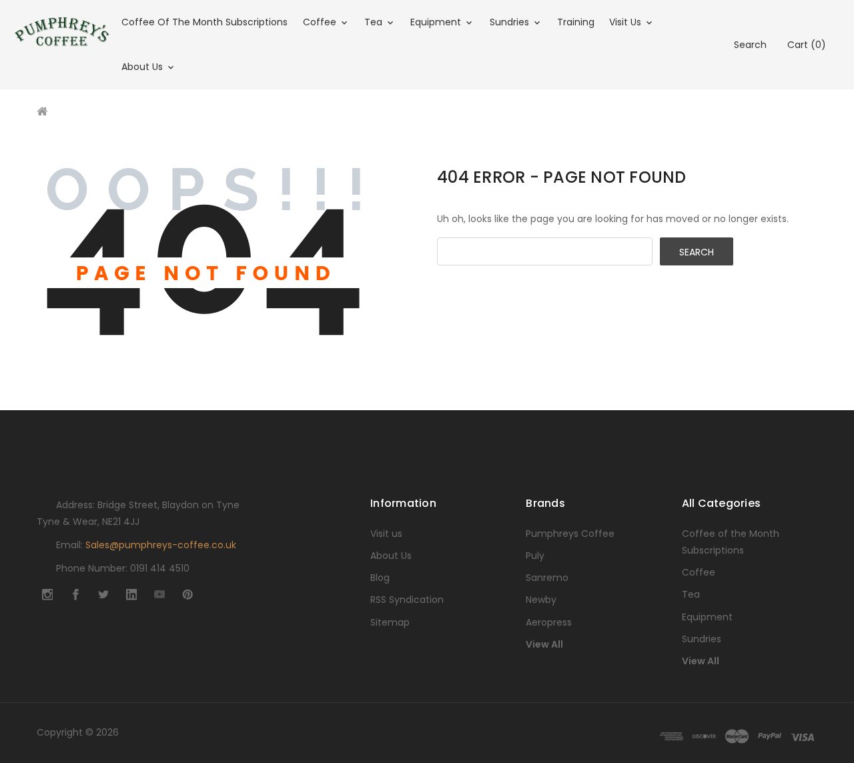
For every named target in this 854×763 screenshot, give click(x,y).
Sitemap (390, 622)
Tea (374, 22)
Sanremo (547, 577)
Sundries (511, 22)
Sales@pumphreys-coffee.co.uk (160, 545)
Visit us (626, 22)
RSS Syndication (407, 599)
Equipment (437, 22)
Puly (535, 555)
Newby (541, 599)
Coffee (321, 22)
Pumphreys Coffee (570, 533)
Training (575, 22)
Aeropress (549, 622)
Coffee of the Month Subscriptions (204, 22)
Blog (380, 577)
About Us (143, 66)
